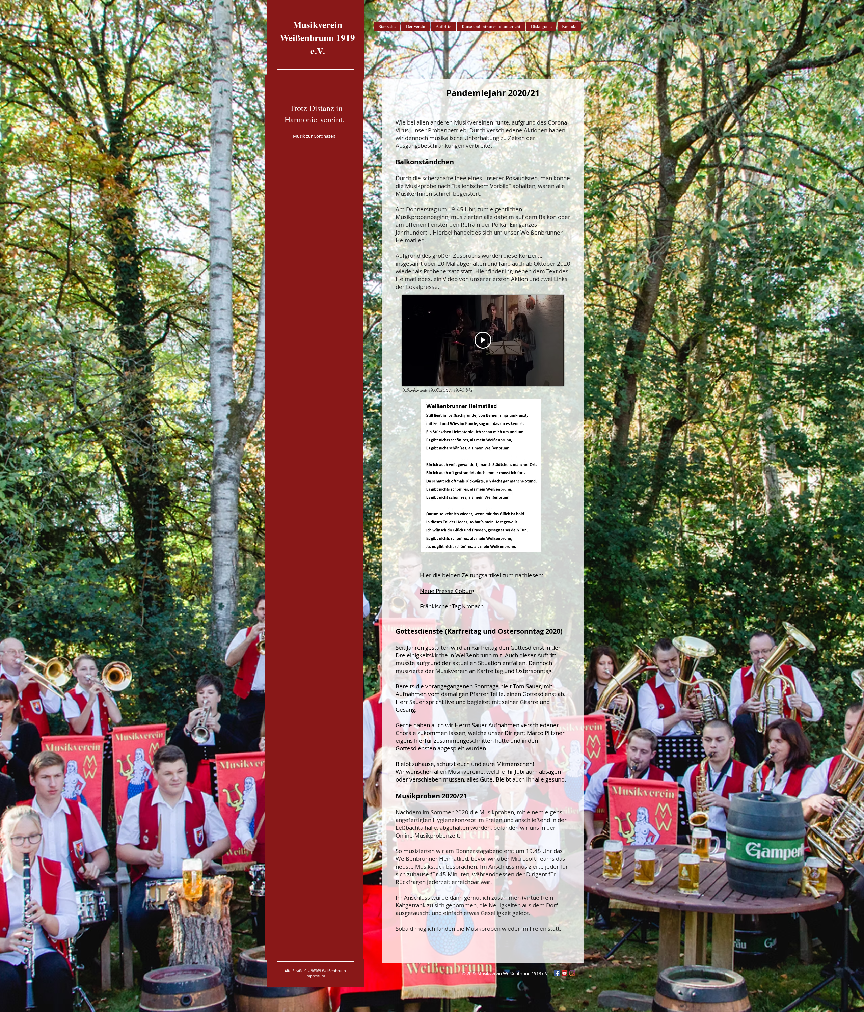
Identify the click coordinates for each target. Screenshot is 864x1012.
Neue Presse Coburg (447, 591)
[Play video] (483, 340)
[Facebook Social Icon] (557, 973)
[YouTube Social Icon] (564, 973)
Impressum (315, 975)
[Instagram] (572, 973)
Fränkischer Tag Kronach (452, 606)
